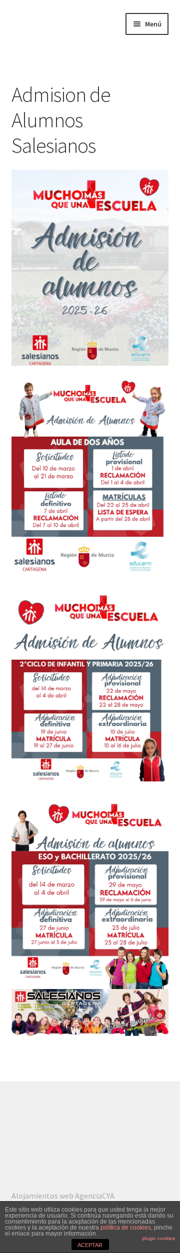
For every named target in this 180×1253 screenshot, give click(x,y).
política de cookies (125, 1227)
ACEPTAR (90, 1245)
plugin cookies (158, 1238)
